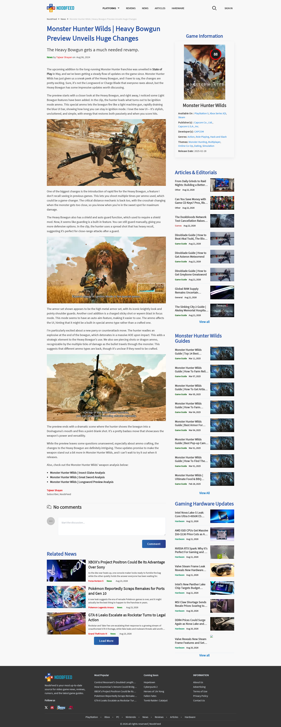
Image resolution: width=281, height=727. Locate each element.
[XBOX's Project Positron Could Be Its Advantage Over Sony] (66, 580)
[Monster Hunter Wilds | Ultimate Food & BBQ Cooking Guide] (222, 484)
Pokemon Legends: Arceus (101, 607)
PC (117, 717)
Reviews (130, 8)
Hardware (178, 8)
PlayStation (92, 717)
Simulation (208, 145)
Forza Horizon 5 (95, 580)
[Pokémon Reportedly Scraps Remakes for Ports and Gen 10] (66, 607)
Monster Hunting (198, 141)
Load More (106, 641)
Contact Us (199, 700)
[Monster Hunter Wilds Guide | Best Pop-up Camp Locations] (222, 449)
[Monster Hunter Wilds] (204, 98)
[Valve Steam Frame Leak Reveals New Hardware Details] (222, 576)
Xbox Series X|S (218, 113)
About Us (198, 682)
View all (204, 322)
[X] (46, 707)
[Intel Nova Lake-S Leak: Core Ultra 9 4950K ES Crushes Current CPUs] (222, 522)
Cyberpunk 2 (151, 686)
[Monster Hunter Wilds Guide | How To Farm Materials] (222, 413)
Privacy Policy (200, 695)
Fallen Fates (150, 695)
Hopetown (149, 682)
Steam (181, 117)
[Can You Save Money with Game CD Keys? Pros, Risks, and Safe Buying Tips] (222, 208)
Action (191, 136)
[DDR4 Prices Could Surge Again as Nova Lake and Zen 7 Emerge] (222, 629)
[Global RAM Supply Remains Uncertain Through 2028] (222, 298)
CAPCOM (199, 131)
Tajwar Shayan (64, 57)
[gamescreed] (61, 707)
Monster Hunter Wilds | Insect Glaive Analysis (77, 472)
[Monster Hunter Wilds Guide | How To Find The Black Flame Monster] (222, 466)
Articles (160, 8)
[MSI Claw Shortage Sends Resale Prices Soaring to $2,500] (222, 611)
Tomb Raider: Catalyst (155, 700)
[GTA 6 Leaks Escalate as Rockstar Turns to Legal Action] (66, 633)
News (145, 8)
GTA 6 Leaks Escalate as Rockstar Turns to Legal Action (127, 617)
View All (204, 493)
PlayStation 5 (201, 113)
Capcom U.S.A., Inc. (188, 126)
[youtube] (52, 707)
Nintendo (131, 717)
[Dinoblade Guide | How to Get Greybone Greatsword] (222, 280)
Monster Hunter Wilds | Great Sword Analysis (77, 477)
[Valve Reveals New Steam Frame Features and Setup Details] (222, 649)
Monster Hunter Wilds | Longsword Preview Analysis (82, 482)
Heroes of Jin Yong (154, 691)
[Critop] (71, 707)
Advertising (199, 686)
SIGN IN (229, 8)
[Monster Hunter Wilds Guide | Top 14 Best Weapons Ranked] (222, 359)
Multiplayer (214, 141)
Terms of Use (200, 691)
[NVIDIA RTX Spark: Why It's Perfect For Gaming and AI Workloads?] (222, 557)
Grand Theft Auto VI (97, 633)
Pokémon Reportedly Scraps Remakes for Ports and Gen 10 (126, 591)
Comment (154, 544)
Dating (197, 145)
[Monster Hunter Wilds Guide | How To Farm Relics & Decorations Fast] (222, 377)
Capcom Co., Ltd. (203, 122)
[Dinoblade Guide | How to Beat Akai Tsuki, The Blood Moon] (222, 244)
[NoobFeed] (60, 8)
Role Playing (202, 136)
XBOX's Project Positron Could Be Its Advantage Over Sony (126, 564)
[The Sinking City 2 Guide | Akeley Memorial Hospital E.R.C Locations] (222, 316)
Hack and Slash (218, 136)
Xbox (107, 717)
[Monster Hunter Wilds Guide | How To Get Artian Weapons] (222, 395)
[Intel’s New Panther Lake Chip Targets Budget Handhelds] (222, 593)
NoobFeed (52, 19)
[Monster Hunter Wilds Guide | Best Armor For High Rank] (222, 431)
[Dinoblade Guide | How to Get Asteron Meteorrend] (222, 262)
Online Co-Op (185, 145)
